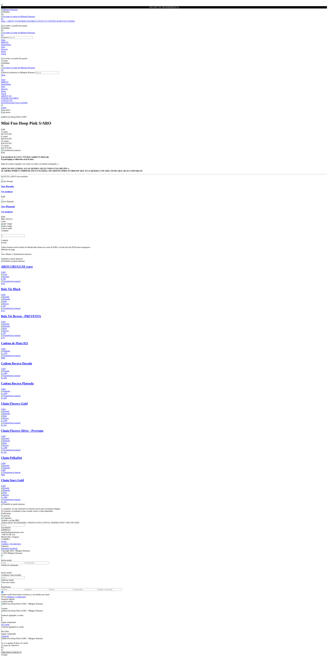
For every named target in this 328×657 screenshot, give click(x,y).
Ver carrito (5, 624)
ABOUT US (12, 21)
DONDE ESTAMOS (27, 21)
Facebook (13, 548)
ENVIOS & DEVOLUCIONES (14, 103)
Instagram (5, 548)
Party (3, 87)
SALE (3, 93)
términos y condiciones (16, 597)
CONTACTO (42, 21)
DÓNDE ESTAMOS (10, 98)
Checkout (5, 636)
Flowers (4, 89)
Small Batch (6, 84)
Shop (4, 21)
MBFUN (4, 82)
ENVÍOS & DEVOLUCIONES (61, 21)
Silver (3, 91)
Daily (3, 80)
